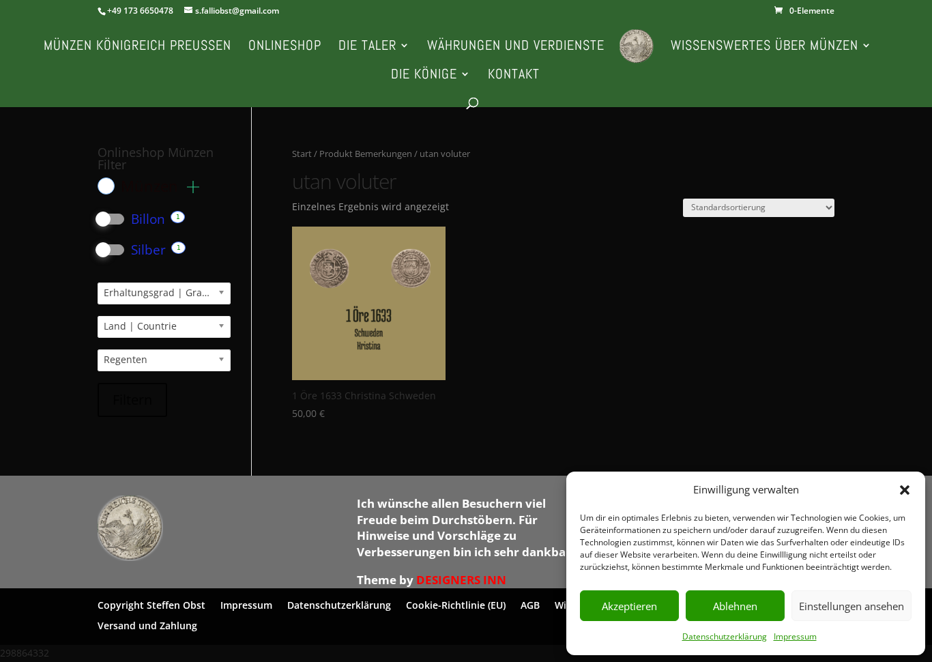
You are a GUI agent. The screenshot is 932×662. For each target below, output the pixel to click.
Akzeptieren (629, 606)
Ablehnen (735, 606)
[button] (905, 490)
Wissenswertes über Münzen (764, 47)
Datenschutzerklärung (724, 636)
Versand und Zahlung (147, 625)
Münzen (151, 185)
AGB (530, 604)
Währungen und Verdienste (516, 47)
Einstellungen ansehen (851, 606)
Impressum (795, 636)
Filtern (132, 399)
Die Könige (424, 76)
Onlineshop (284, 47)
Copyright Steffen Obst (151, 604)
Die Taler (367, 47)
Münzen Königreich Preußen (137, 47)
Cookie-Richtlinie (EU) (456, 604)
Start (302, 153)
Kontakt (514, 76)
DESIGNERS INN (461, 580)
